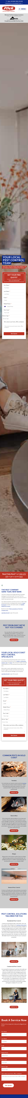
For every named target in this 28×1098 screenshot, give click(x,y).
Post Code (6, 310)
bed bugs (19, 925)
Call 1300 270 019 (5, 613)
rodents (3, 662)
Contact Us (14, 640)
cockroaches (23, 661)
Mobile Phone (7, 303)
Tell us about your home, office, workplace (14, 322)
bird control (23, 925)
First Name (6, 285)
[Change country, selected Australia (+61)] (5, 306)
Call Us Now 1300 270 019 (15, 1)
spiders (18, 661)
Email (5, 297)
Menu (23, 9)
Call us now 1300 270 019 (14, 280)
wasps (10, 662)
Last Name (6, 291)
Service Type (5, 315)
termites (24, 783)
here (21, 576)
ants (6, 662)
